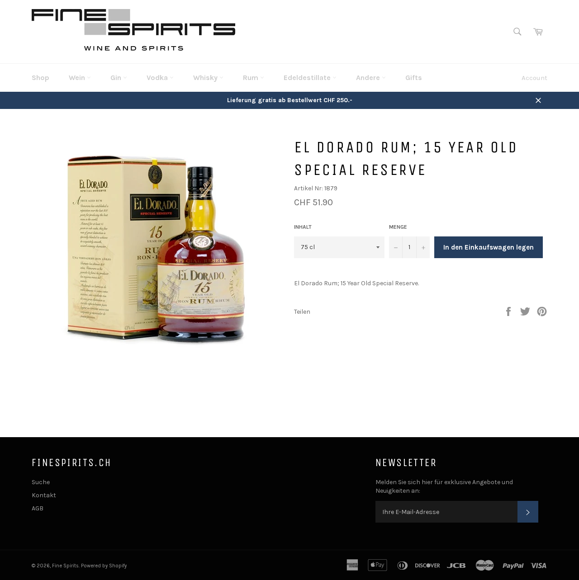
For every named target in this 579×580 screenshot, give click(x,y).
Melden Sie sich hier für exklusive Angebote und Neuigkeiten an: (444, 486)
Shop (40, 77)
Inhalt (303, 227)
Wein (78, 77)
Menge (398, 227)
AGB (37, 508)
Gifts (413, 77)
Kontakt (44, 495)
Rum (251, 77)
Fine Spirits (65, 566)
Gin (116, 77)
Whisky (206, 77)
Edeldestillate (308, 77)
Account (534, 78)
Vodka (158, 77)
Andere (369, 77)
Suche (41, 482)
